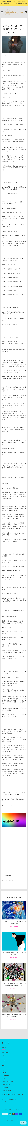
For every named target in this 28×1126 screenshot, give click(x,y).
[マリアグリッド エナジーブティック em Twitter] (5, 1043)
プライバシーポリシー (7, 1090)
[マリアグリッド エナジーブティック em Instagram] (8, 1043)
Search (3, 1060)
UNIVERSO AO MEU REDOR (8, 1081)
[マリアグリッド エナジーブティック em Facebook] (2, 1043)
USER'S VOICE (5, 1078)
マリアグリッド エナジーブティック (14, 1094)
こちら (3, 799)
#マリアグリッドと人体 (7, 880)
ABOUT (3, 1070)
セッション (4, 1058)
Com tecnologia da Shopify (7, 1120)
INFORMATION (5, 1076)
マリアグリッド (5, 1052)
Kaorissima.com (6, 1102)
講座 (3, 1055)
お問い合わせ (5, 1073)
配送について (5, 1087)
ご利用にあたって (6, 1084)
